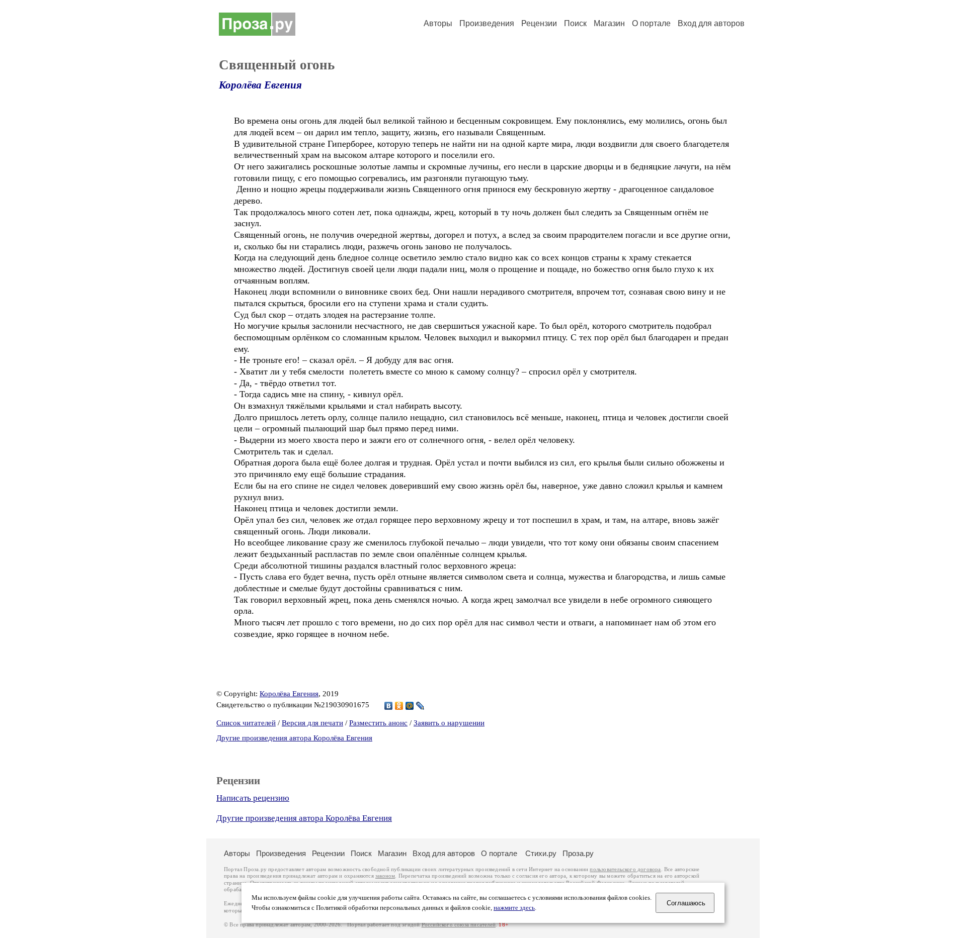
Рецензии (539, 23)
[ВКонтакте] (388, 705)
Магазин (609, 23)
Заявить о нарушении (449, 723)
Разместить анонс (378, 723)
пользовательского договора (625, 869)
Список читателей (246, 723)
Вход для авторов (711, 23)
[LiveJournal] (420, 705)
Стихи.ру (540, 853)
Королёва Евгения (260, 85)
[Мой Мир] (410, 705)
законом (385, 876)
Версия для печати (312, 723)
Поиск (575, 23)
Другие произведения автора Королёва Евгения (294, 738)
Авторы (438, 23)
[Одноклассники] (399, 705)
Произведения (486, 23)
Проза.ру (578, 853)
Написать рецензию (252, 798)
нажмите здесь (514, 907)
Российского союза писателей (459, 924)
